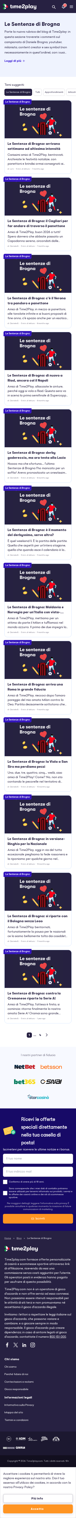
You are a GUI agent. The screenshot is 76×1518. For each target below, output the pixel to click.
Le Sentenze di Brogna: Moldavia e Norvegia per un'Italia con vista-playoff (36, 610)
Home (7, 1238)
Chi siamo (10, 1367)
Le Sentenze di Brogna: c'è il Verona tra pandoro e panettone (37, 300)
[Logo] (19, 6)
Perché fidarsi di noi (16, 1374)
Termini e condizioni (16, 1420)
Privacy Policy (23, 1487)
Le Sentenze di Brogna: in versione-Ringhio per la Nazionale (36, 841)
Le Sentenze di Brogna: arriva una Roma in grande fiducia (35, 687)
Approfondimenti (54, 92)
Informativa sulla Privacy (19, 1405)
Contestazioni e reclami (19, 1382)
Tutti (37, 92)
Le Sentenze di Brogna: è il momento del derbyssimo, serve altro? (37, 532)
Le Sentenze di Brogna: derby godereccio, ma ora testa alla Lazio (37, 455)
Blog (19, 1238)
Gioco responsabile (16, 1389)
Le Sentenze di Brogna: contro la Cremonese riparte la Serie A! (34, 995)
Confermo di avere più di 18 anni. (26, 1182)
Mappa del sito (13, 1412)
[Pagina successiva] (46, 1034)
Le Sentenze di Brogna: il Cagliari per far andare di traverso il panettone (38, 223)
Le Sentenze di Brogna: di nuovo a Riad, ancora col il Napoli (35, 378)
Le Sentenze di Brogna (18, 92)
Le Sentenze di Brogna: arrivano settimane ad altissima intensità (34, 146)
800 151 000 (58, 1336)
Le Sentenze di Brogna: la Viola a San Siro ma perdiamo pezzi (38, 764)
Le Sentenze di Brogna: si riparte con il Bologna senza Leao (38, 918)
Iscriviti (40, 1218)
